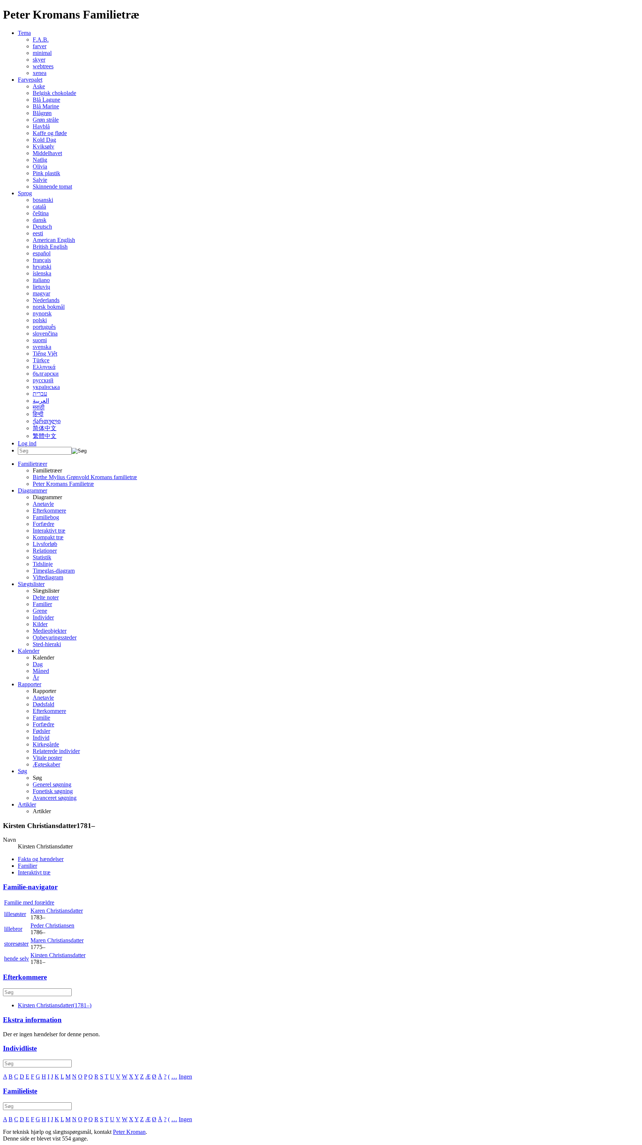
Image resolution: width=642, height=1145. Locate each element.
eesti (38, 233)
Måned (41, 671)
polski (40, 320)
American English (54, 240)
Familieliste (20, 1091)
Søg (22, 771)
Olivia (40, 166)
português (44, 327)
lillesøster (15, 914)
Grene (40, 611)
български (46, 373)
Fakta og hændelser (41, 859)
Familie (41, 717)
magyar (41, 293)
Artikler (27, 804)
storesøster (16, 943)
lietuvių (41, 287)
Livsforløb (45, 544)
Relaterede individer (56, 751)
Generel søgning (52, 784)
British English (50, 246)
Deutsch (42, 226)
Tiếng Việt (45, 353)
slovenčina (45, 333)
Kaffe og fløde (50, 133)
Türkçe (41, 360)
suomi (40, 340)
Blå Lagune (46, 99)
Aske (39, 86)
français (42, 260)
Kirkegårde (46, 744)
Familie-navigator (30, 887)
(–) (54, 1005)
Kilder (40, 624)
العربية (41, 401)
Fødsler (41, 731)
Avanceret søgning (55, 798)
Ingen (185, 1076)
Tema (24, 33)
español (42, 253)
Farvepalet (30, 79)
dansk (39, 220)
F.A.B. (41, 39)
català (39, 206)
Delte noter (46, 597)
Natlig (40, 160)
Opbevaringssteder (55, 637)
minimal (42, 53)
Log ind (27, 443)
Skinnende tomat (52, 186)
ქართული (47, 421)
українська (46, 387)
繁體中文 (44, 436)
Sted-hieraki (47, 644)
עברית (40, 393)
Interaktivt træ (49, 530)
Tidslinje (43, 564)
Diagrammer (32, 490)
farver (39, 46)
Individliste (20, 1048)
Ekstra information (32, 1020)
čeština (41, 213)
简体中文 (44, 428)
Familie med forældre (29, 902)
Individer (43, 617)
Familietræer (32, 464)
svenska (42, 347)
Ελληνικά (44, 367)
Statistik (42, 557)
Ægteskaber (46, 764)
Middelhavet (47, 153)
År (36, 677)
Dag (38, 664)
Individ (41, 738)
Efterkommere (49, 510)
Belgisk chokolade (54, 93)
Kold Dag (44, 140)
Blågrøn (42, 113)
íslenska (42, 273)
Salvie (40, 180)
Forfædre (43, 524)
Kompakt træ (48, 537)
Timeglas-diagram (54, 570)
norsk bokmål (49, 307)
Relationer (45, 550)
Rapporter (29, 684)
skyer (39, 59)
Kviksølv (43, 146)
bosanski (43, 200)
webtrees (43, 66)
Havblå (41, 126)
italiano (41, 280)
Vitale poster (47, 758)
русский (43, 380)
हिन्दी (38, 414)
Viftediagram (48, 577)
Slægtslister (31, 584)
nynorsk (42, 313)
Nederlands (46, 300)
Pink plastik (46, 173)
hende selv (16, 958)
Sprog (25, 193)
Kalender (28, 651)
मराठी (39, 407)
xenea (39, 73)
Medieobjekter (50, 631)
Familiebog (46, 517)
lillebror (13, 929)
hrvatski (42, 267)
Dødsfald (43, 704)
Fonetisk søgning (53, 791)
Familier (42, 604)
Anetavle (43, 504)
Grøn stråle (46, 120)
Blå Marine (46, 106)
